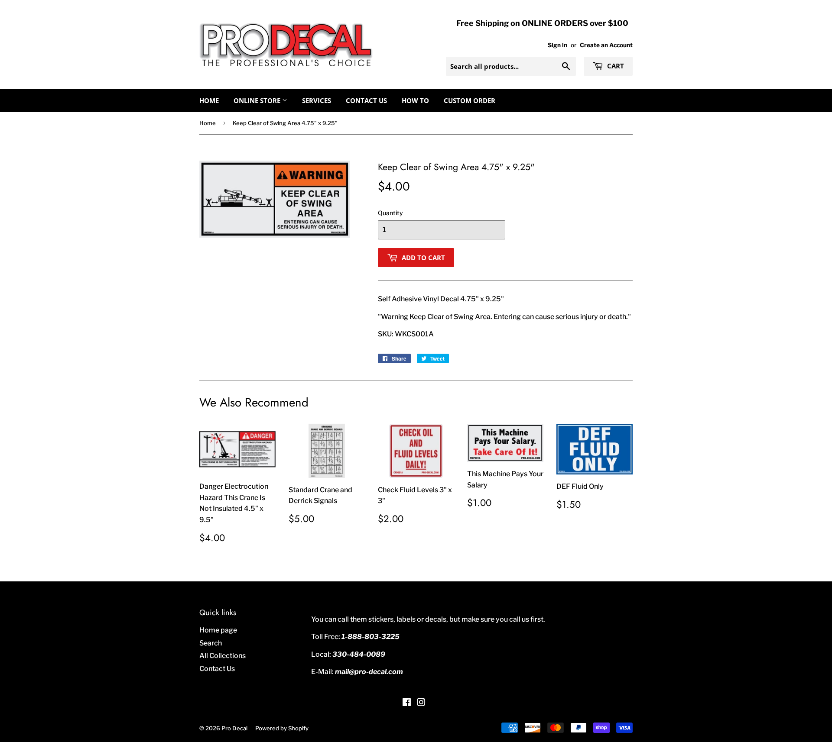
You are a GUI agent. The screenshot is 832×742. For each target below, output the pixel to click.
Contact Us (366, 100)
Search (210, 643)
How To (415, 100)
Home (209, 100)
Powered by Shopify (282, 728)
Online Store (258, 100)
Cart (614, 65)
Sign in (557, 45)
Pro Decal (234, 728)
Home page (218, 630)
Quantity (390, 212)
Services (316, 100)
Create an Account (606, 45)
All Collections (222, 656)
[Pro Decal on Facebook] (406, 703)
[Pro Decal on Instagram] (421, 703)
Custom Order (469, 100)
